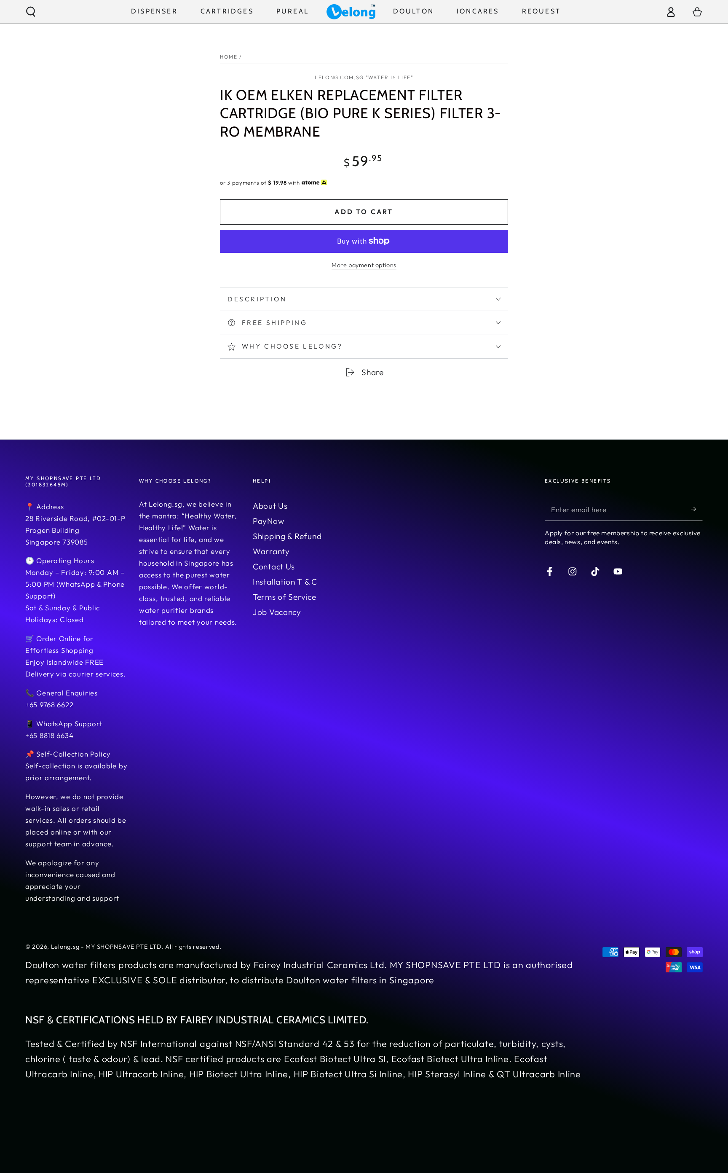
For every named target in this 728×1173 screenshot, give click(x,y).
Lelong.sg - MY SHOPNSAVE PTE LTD (106, 946)
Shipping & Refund (287, 536)
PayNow (268, 521)
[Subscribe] (697, 509)
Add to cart (364, 211)
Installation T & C (285, 582)
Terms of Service (284, 597)
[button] (31, 11)
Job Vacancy (277, 612)
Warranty (271, 551)
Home (228, 57)
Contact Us (274, 566)
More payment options (364, 265)
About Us (270, 506)
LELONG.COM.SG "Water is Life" (364, 77)
